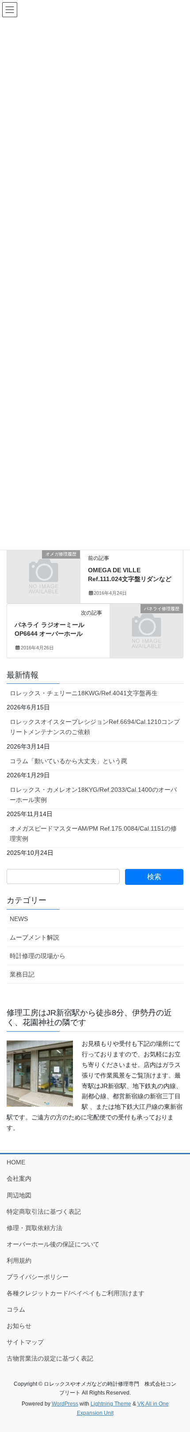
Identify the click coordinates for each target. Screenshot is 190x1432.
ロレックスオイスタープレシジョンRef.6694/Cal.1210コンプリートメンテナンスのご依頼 (95, 726)
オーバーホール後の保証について (53, 1244)
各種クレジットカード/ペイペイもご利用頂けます (75, 1293)
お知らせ (19, 1325)
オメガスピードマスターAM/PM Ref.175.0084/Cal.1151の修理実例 (93, 833)
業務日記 (22, 974)
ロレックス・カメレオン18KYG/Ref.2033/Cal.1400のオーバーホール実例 (93, 794)
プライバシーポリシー (37, 1276)
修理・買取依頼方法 (34, 1227)
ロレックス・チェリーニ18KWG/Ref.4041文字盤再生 (84, 693)
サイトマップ (25, 1342)
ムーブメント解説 (34, 937)
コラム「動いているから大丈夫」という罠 (68, 760)
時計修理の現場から (37, 955)
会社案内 (19, 1178)
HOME (16, 1162)
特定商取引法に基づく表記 (44, 1211)
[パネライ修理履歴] (146, 626)
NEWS (19, 918)
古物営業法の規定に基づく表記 (50, 1358)
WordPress (65, 1404)
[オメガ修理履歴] (43, 571)
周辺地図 (19, 1195)
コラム (16, 1309)
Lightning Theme (111, 1404)
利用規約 (19, 1260)
